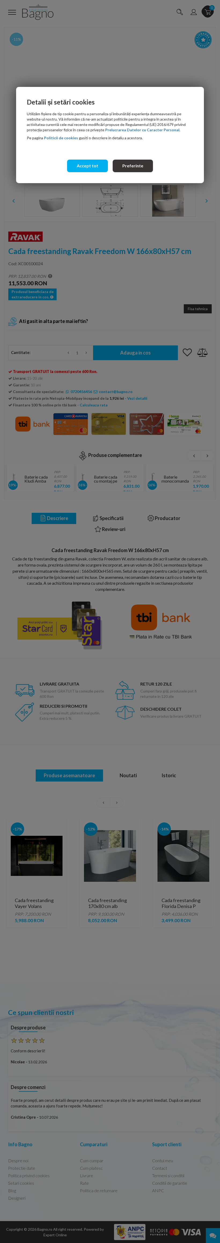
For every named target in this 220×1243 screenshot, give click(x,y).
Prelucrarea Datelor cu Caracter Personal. (142, 130)
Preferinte (132, 165)
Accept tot (87, 165)
